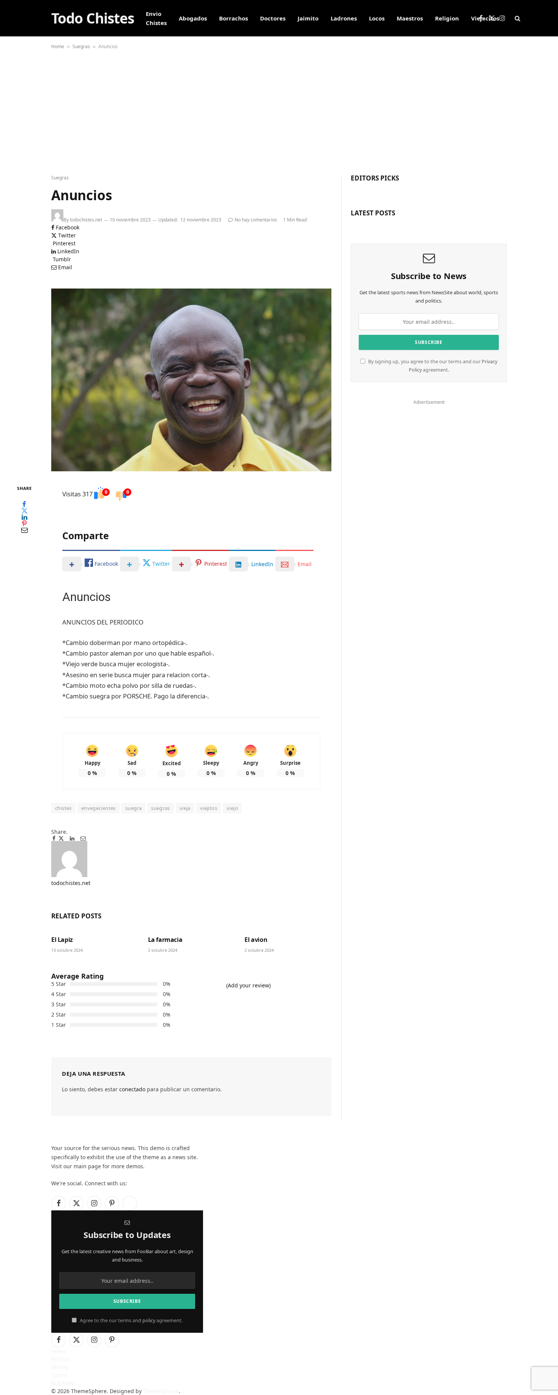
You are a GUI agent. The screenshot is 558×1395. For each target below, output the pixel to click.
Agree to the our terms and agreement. (131, 1320)
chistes (63, 808)
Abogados (193, 18)
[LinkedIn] (24, 517)
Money (59, 1367)
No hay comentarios (256, 220)
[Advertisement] (279, 110)
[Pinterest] (24, 524)
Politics (60, 1359)
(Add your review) (248, 985)
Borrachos (233, 18)
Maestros (410, 18)
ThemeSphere (161, 1391)
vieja (185, 808)
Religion (447, 18)
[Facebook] (24, 504)
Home (57, 46)
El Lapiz (62, 940)
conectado (132, 1089)
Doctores (272, 18)
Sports (59, 1375)
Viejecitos (485, 18)
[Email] (24, 530)
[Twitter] (24, 511)
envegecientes (98, 808)
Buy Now (62, 1383)
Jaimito (308, 18)
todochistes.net (86, 220)
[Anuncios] (191, 380)
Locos (377, 18)
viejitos (208, 808)
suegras (160, 808)
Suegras (81, 46)
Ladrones (344, 18)
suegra (133, 808)
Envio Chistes (156, 18)
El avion (255, 940)
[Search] (516, 18)
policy (148, 1320)
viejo (232, 808)
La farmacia (165, 940)
